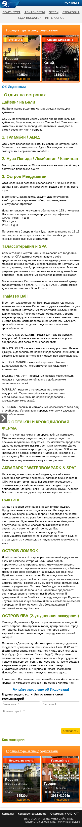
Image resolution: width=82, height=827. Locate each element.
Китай (49, 63)
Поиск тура (11, 12)
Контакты (72, 2)
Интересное (54, 17)
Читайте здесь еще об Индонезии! (41, 689)
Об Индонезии (14, 87)
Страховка (71, 12)
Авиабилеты (34, 12)
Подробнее (23, 799)
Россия (11, 780)
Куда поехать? (29, 17)
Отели (54, 12)
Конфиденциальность (32, 813)
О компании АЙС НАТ (64, 813)
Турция (50, 784)
